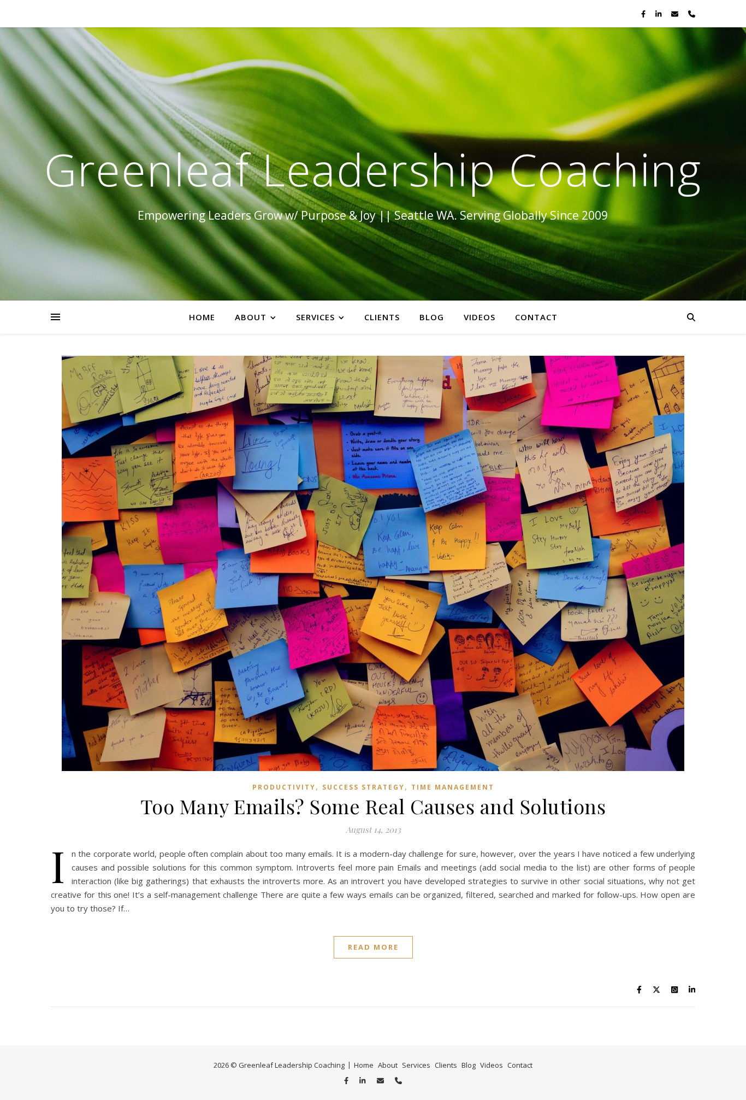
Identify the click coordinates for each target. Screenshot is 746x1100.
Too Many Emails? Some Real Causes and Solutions (373, 806)
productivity (284, 787)
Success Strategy (363, 787)
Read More (373, 947)
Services (315, 316)
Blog (431, 316)
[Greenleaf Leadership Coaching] (373, 164)
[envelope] (675, 14)
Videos (479, 316)
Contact (536, 316)
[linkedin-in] (659, 14)
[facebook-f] (644, 14)
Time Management (452, 787)
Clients (382, 316)
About (251, 316)
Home (202, 316)
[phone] (691, 14)
